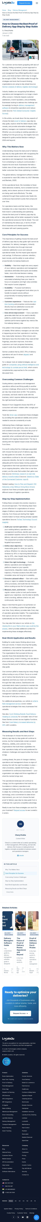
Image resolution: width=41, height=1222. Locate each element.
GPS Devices (6, 1095)
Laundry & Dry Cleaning (29, 1114)
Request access (19, 810)
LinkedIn (21, 855)
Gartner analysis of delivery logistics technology (19, 87)
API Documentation (8, 1162)
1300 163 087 (9, 1186)
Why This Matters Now (12, 869)
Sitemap (31, 1213)
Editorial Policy (6, 1152)
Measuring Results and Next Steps (16, 888)
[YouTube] (23, 1217)
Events (24, 1162)
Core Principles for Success (14, 873)
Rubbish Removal (27, 1137)
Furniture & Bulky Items (29, 1092)
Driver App (5, 1089)
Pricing (24, 1155)
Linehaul (24, 1118)
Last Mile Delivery (7, 1118)
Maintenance (26, 1124)
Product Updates (7, 1168)
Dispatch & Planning (8, 1092)
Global (11, 1201)
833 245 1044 (9, 1183)
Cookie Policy (11, 1213)
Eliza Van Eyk (18, 970)
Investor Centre (26, 1165)
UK (31, 1201)
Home (4, 10)
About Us (24, 1149)
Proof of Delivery (7, 1082)
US (19, 1201)
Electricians (25, 1102)
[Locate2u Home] (8, 3)
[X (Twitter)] (18, 1217)
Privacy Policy (19, 1208)
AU (15, 1201)
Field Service (26, 1086)
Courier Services (27, 1076)
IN (35, 1201)
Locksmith (25, 1121)
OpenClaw (25, 1140)
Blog (9, 10)
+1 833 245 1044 (10, 1192)
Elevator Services (27, 1105)
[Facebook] (13, 1217)
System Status (8, 1208)
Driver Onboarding (7, 1114)
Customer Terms (22, 1213)
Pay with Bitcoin (26, 1168)
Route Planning (6, 1127)
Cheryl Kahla (8, 30)
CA (23, 1201)
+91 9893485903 (10, 1189)
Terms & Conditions (31, 1208)
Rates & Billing (6, 1108)
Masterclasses (6, 1158)
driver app (13, 415)
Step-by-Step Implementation (14, 881)
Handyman (25, 1108)
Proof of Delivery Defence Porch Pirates (33, 943)
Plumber (24, 1131)
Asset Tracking (6, 1131)
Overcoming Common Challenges (15, 877)
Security (24, 1171)
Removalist (25, 1134)
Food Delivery (26, 1079)
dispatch (27, 354)
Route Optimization (7, 1076)
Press (23, 1158)
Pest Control (25, 1127)
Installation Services (28, 1111)
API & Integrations (7, 1098)
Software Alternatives (8, 1171)
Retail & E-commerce (28, 1082)
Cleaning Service (27, 1098)
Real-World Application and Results (16, 884)
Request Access (24, 3)
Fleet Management (7, 1086)
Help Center (5, 1165)
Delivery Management (20, 10)
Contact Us (25, 1174)
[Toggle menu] (37, 3)
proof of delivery (20, 121)
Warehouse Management (9, 1111)
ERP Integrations (7, 1102)
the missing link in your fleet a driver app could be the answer (20, 626)
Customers (25, 1152)
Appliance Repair (27, 1095)
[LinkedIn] (27, 1217)
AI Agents (5, 1105)
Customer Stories (7, 1155)
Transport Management (9, 1124)
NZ (27, 1201)
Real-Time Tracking (8, 1079)
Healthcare (25, 1089)
